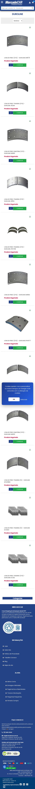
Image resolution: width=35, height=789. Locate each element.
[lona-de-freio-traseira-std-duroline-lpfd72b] (17, 230)
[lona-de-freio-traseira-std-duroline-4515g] (17, 182)
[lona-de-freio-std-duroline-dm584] (17, 278)
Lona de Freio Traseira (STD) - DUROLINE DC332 (14, 577)
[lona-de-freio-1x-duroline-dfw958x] (17, 369)
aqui (7, 729)
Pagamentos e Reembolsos (16, 689)
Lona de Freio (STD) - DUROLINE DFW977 (17, 341)
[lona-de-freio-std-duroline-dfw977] (17, 323)
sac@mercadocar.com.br (10, 735)
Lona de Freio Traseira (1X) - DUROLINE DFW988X (17, 481)
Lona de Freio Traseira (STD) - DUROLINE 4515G (14, 200)
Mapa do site (9, 665)
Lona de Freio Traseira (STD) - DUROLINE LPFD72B (14, 248)
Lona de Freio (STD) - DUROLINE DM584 (17, 295)
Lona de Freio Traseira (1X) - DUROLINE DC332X (17, 529)
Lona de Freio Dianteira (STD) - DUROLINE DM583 (14, 152)
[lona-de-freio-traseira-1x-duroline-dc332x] (17, 511)
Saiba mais (23, 399)
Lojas (6, 646)
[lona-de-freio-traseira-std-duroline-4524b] (17, 86)
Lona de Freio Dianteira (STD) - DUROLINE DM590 (14, 433)
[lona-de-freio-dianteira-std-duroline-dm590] (17, 415)
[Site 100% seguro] (9, 769)
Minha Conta (11, 682)
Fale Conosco (17, 720)
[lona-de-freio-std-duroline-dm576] (17, 41)
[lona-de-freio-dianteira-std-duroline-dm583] (17, 134)
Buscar (32, 8)
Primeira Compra (12, 701)
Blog (6, 661)
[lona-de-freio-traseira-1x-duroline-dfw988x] (17, 463)
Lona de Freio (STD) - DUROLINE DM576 (17, 58)
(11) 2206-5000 (7, 732)
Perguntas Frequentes (14, 697)
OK (14, 399)
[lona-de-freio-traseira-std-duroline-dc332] (17, 558)
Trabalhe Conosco (11, 658)
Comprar (20, 65)
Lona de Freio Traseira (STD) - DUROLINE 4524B (14, 104)
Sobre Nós (8, 650)
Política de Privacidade (12, 654)
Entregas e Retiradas (14, 685)
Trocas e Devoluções (14, 693)
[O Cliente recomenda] (17, 628)
